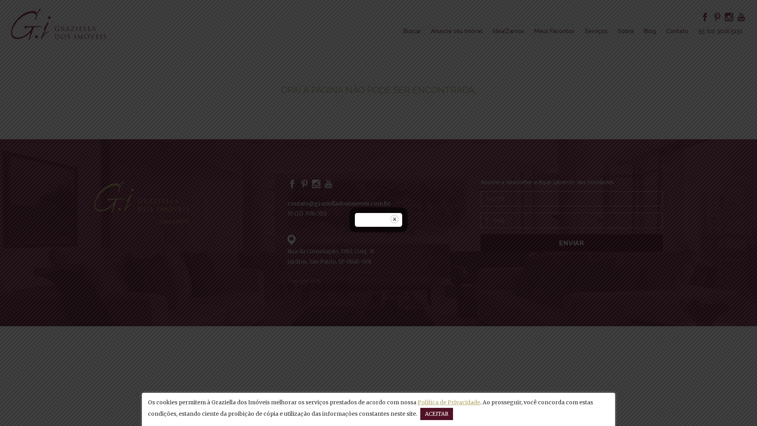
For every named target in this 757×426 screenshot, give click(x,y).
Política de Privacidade (449, 402)
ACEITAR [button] (436, 414)
